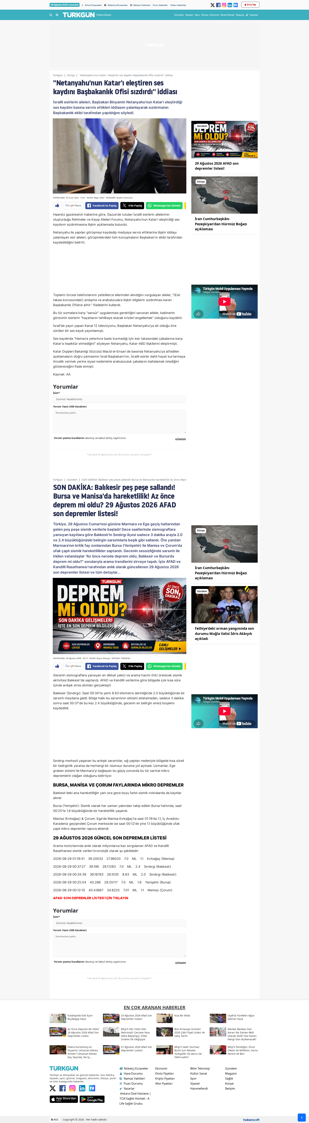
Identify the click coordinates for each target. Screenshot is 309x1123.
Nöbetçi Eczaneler (118, 5)
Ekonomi (161, 1068)
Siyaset (195, 1083)
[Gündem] (224, 139)
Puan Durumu (133, 1083)
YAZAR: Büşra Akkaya (99, 658)
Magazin (231, 1073)
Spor (193, 1078)
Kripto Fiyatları (165, 1078)
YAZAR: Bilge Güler (96, 197)
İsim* (56, 393)
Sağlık (229, 1078)
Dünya (71, 75)
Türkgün (58, 75)
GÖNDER (180, 439)
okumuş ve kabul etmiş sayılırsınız (90, 438)
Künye (229, 1083)
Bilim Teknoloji (200, 1068)
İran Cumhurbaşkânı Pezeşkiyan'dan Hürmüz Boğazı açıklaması (221, 224)
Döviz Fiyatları (164, 1073)
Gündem (72, 479)
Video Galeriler (178, 5)
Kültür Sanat (198, 1073)
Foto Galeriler (160, 5)
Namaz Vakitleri (141, 5)
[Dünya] (224, 195)
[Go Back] (302, 1118)
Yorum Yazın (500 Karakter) (70, 406)
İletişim (230, 1088)
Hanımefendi (199, 1088)
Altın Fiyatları (164, 1083)
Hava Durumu (133, 1073)
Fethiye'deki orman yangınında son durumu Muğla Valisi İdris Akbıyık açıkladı (224, 633)
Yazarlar (129, 1088)
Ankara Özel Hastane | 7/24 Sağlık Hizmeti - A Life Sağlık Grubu (135, 1098)
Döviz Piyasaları (93, 5)
